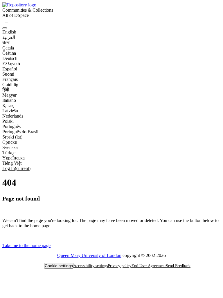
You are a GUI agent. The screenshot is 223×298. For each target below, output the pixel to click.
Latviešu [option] (10, 110)
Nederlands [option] (12, 115)
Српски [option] (9, 142)
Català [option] (8, 47)
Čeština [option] (9, 53)
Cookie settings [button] (59, 265)
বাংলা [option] (6, 42)
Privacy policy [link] (120, 266)
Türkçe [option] (8, 152)
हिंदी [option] (5, 89)
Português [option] (11, 126)
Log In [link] (16, 168)
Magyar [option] (9, 95)
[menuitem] (15, 15)
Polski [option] (8, 121)
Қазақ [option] (8, 105)
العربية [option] (8, 37)
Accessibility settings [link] (90, 266)
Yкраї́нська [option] (13, 157)
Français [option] (10, 79)
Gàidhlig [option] (10, 84)
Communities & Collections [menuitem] (27, 10)
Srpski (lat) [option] (12, 136)
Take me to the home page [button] (26, 245)
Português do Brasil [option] (20, 131)
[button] (19, 4)
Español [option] (9, 68)
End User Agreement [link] (149, 266)
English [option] (9, 31)
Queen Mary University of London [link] (89, 255)
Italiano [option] (9, 100)
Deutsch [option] (9, 58)
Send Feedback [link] (178, 266)
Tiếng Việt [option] (11, 163)
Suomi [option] (8, 74)
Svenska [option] (10, 147)
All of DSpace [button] (15, 15)
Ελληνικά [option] (11, 63)
